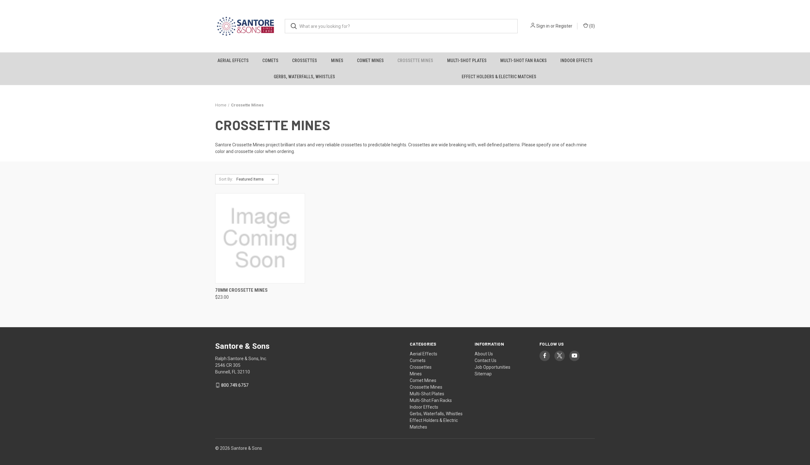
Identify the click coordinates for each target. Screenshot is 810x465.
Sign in (543, 26)
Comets (270, 60)
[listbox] (256, 179)
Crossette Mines (415, 60)
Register (564, 26)
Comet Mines (370, 60)
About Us (484, 353)
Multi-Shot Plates (467, 60)
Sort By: (226, 179)
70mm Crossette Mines (241, 290)
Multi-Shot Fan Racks (523, 60)
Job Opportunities (492, 367)
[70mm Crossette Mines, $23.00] (260, 238)
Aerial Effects (233, 60)
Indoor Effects (576, 60)
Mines (337, 60)
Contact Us (485, 360)
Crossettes (304, 60)
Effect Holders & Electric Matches (499, 76)
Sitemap (483, 373)
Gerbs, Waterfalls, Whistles (304, 76)
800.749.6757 (234, 385)
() (591, 26)
